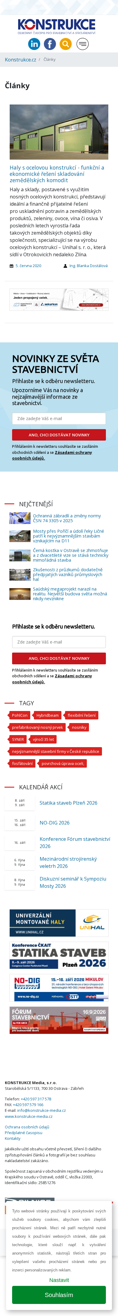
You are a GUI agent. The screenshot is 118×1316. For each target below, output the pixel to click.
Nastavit (59, 1280)
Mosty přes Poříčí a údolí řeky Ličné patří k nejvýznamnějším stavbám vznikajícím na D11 (68, 536)
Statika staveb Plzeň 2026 (68, 803)
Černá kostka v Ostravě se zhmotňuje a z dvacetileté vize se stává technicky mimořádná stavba (70, 555)
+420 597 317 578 (36, 1099)
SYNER (18, 739)
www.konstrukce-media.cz (29, 1116)
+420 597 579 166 (28, 1104)
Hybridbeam (48, 715)
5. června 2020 (28, 265)
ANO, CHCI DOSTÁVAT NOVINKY (59, 435)
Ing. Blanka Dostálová (89, 265)
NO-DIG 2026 (55, 822)
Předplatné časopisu (23, 1132)
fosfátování (22, 763)
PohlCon (20, 715)
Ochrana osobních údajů (27, 1127)
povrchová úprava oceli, (63, 763)
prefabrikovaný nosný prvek (37, 727)
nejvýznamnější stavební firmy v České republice (55, 751)
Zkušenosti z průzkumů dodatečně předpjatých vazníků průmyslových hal (68, 574)
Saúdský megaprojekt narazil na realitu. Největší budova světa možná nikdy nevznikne (70, 593)
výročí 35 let (43, 739)
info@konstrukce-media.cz (41, 1110)
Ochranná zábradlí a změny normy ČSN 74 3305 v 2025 (67, 518)
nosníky (79, 727)
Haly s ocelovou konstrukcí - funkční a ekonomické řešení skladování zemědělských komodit (57, 174)
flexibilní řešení (82, 715)
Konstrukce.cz (20, 59)
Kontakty (12, 1138)
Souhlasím (59, 1295)
